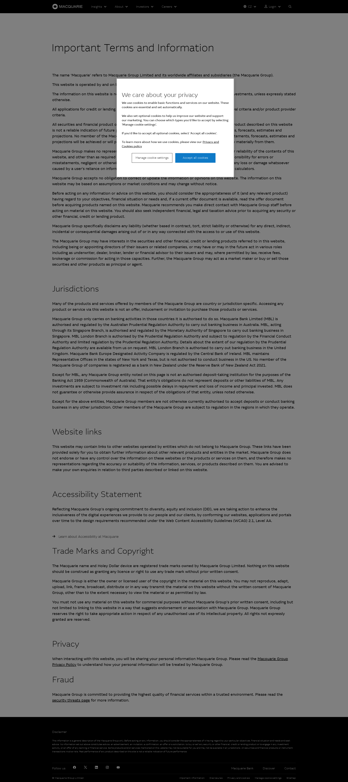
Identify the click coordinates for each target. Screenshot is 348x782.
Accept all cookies (195, 158)
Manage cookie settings (152, 158)
